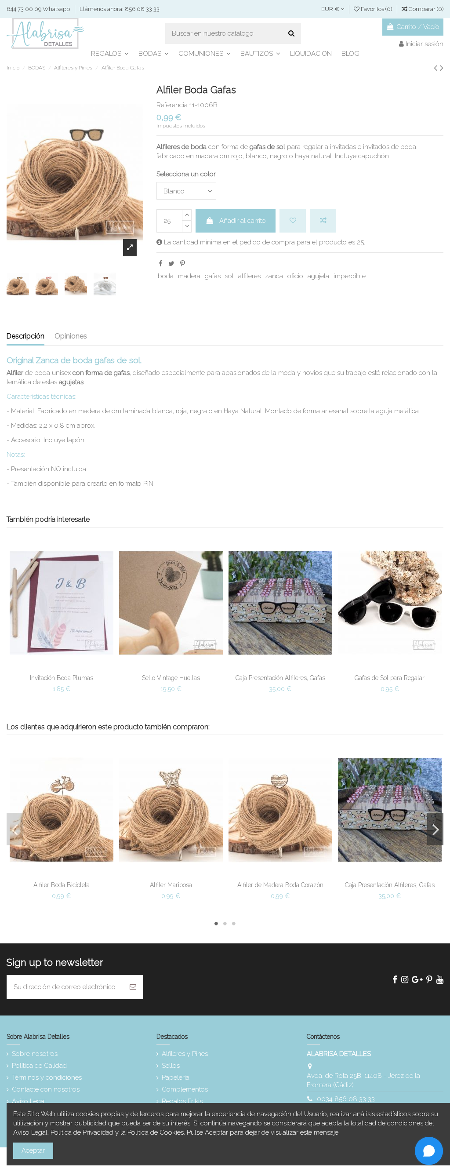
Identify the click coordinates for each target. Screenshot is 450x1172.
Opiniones (70, 336)
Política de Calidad (39, 1066)
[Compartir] (161, 264)
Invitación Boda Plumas (61, 677)
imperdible (350, 276)
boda (166, 276)
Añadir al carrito (242, 221)
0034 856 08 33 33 (346, 1099)
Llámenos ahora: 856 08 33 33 (120, 9)
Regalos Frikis (182, 1101)
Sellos (171, 1066)
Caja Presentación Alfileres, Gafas (280, 677)
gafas (213, 276)
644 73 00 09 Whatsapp (39, 9)
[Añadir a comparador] (323, 221)
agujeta (318, 276)
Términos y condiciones (47, 1077)
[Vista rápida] (74, 666)
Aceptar (33, 1150)
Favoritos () (376, 9)
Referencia (172, 105)
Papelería (175, 1077)
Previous (15, 829)
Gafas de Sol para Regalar (390, 677)
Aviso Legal (29, 1101)
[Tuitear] (171, 264)
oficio (295, 276)
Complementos (185, 1089)
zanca (274, 276)
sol (229, 276)
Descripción (25, 336)
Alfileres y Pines (185, 1054)
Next (435, 829)
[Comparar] (61, 666)
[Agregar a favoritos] (292, 221)
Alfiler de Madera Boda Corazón (280, 884)
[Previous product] (437, 67)
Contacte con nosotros (46, 1089)
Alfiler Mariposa (171, 884)
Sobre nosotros (35, 1054)
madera (189, 276)
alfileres (249, 276)
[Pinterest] (182, 264)
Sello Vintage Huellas (171, 677)
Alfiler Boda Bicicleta (61, 884)
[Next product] (441, 67)
